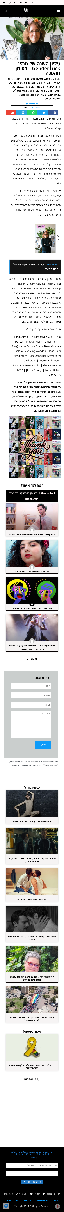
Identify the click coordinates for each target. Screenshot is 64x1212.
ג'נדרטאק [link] (35, 493)
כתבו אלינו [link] (27, 1200)
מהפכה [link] (29, 498)
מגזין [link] (36, 498)
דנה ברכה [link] (13, 493)
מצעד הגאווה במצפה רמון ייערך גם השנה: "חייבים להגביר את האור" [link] (32, 1019)
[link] (31, 3)
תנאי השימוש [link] (22, 761)
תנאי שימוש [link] (42, 1200)
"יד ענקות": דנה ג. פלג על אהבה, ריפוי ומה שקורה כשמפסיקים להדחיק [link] (32, 978)
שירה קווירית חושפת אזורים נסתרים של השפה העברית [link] (32, 534)
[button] (58, 11)
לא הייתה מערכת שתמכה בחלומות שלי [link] (32, 571)
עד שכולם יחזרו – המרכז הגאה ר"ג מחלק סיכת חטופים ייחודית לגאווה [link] (32, 1066)
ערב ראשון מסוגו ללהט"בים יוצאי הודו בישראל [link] (32, 608)
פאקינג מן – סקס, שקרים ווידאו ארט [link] (32, 899)
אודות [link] (55, 1200)
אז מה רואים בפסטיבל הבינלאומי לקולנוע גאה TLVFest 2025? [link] (32, 938)
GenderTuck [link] (48, 493)
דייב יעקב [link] (24, 493)
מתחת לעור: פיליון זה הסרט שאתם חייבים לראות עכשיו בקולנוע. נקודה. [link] (32, 860)
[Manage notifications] (57, 1206)
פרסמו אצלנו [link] (12, 1200)
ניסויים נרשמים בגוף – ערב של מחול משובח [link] (32, 821)
